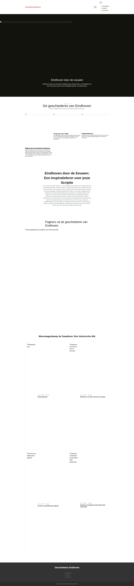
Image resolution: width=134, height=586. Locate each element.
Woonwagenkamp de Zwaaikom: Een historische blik (67, 336)
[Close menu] (100, 2)
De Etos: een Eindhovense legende (48, 506)
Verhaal (47, 395)
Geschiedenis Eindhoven (33, 7)
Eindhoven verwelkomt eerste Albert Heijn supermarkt (92, 505)
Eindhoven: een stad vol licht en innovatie (92, 397)
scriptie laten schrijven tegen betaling (55, 193)
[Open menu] (95, 7)
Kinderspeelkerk (42, 397)
